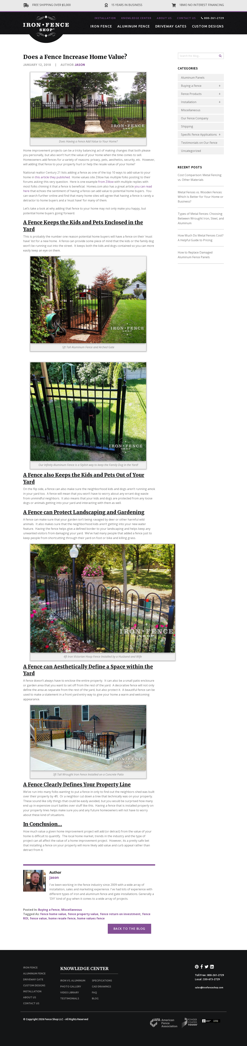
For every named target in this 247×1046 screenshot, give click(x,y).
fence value (38, 918)
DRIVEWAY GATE (33, 979)
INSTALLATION (105, 18)
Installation (188, 102)
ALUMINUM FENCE (133, 26)
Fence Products (191, 94)
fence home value (53, 914)
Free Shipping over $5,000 (51, 5)
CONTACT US (186, 18)
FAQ (94, 992)
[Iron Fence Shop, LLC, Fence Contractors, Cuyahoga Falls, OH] (211, 1022)
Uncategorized (191, 151)
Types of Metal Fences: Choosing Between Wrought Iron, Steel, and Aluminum (201, 218)
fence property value (83, 914)
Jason (80, 64)
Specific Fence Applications (199, 135)
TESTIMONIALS (69, 998)
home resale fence (62, 918)
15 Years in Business (126, 5)
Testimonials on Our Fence (199, 143)
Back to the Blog (130, 929)
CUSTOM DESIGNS (208, 26)
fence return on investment (120, 914)
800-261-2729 (213, 18)
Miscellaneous (71, 910)
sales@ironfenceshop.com (209, 987)
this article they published (52, 177)
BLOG (95, 998)
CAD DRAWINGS (101, 986)
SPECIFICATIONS (102, 980)
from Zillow (106, 182)
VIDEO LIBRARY (69, 992)
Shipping (187, 126)
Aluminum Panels (193, 78)
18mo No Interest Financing (201, 5)
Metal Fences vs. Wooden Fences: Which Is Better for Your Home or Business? (200, 196)
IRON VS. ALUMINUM (72, 980)
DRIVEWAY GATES (171, 26)
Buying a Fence (49, 910)
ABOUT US (164, 18)
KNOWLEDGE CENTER (136, 18)
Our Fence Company (194, 118)
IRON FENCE (101, 26)
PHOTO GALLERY (70, 986)
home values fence (91, 918)
